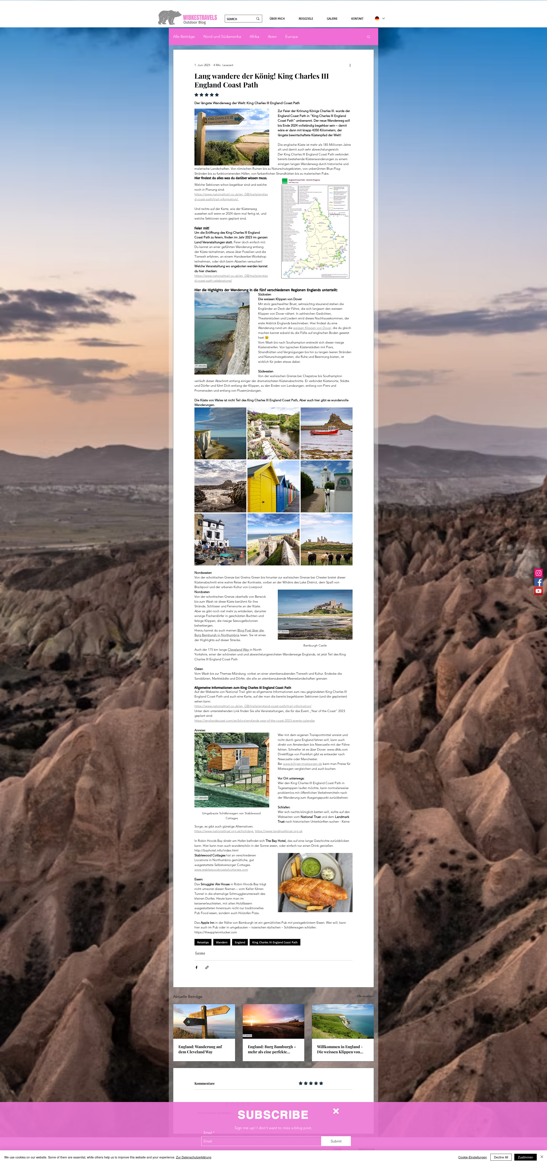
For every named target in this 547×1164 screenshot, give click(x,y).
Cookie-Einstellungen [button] (472, 1157)
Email (208, 1132)
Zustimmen (525, 1157)
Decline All (501, 1157)
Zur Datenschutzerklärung (193, 1157)
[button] (336, 1111)
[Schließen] (541, 1157)
